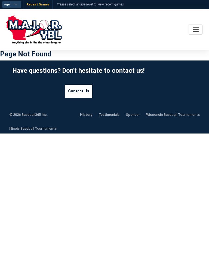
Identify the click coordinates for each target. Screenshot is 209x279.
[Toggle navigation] (196, 30)
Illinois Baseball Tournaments (33, 128)
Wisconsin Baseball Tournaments (173, 115)
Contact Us (78, 91)
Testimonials (109, 115)
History (86, 115)
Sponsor (133, 115)
